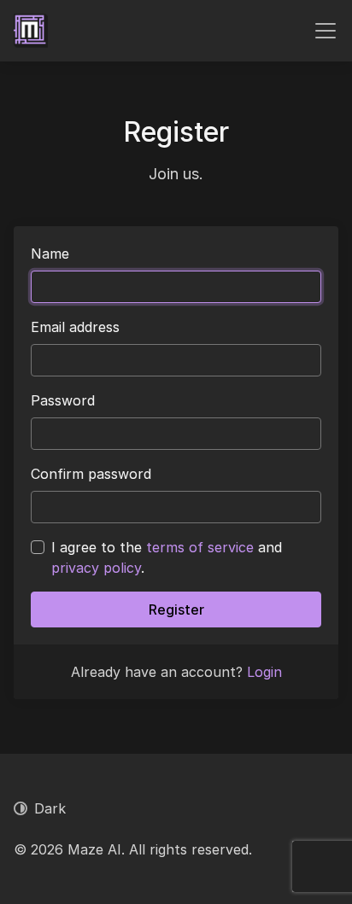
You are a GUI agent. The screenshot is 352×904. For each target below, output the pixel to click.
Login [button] (264, 671)
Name (50, 253)
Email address (75, 326)
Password (63, 400)
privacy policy (96, 567)
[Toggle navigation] (325, 31)
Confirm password (91, 473)
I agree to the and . (166, 557)
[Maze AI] (31, 31)
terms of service (200, 547)
